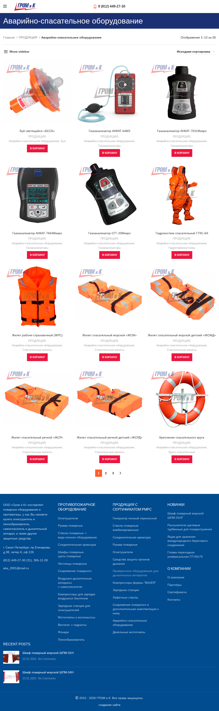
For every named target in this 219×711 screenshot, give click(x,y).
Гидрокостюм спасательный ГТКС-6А (182, 233)
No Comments (47, 659)
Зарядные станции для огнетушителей (74, 608)
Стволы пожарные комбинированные (126, 528)
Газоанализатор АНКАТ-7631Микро (182, 131)
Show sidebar (19, 51)
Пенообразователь (71, 639)
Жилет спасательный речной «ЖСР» (37, 437)
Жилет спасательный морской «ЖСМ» (109, 335)
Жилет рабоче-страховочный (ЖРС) (37, 335)
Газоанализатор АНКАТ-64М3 (109, 131)
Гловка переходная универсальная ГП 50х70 (185, 554)
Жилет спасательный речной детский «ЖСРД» (109, 437)
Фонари (63, 632)
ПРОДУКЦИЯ (28, 37)
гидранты (80, 625)
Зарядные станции (126, 590)
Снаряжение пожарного (75, 571)
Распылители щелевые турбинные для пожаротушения (189, 527)
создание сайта (109, 705)
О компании (175, 577)
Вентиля (64, 625)
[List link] (27, 560)
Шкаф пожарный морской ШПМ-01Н (48, 653)
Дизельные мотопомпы (129, 632)
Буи (63, 141)
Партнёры (174, 585)
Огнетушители (68, 518)
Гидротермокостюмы (182, 247)
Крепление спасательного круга (181, 437)
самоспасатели (71, 586)
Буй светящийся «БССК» (37, 131)
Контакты (173, 599)
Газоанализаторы (109, 145)
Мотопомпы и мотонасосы (76, 617)
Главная (9, 37)
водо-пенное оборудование (77, 537)
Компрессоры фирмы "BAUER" (134, 582)
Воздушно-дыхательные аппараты (75, 580)
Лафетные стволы (125, 597)
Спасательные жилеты (37, 349)
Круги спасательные (182, 452)
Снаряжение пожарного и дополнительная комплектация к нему (136, 609)
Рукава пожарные (70, 525)
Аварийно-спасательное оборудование (34, 141)
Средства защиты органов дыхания (131, 561)
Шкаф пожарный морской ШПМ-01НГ (185, 515)
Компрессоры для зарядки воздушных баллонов (76, 596)
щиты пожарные (69, 556)
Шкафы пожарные (71, 552)
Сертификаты (177, 592)
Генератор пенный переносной (135, 518)
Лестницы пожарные (72, 563)
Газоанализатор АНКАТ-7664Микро (37, 233)
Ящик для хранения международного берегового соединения (187, 541)
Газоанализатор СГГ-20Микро (109, 233)
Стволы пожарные (71, 533)
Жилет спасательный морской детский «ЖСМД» (182, 335)
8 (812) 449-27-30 (111, 6)
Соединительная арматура (77, 544)
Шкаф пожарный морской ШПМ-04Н (48, 672)
